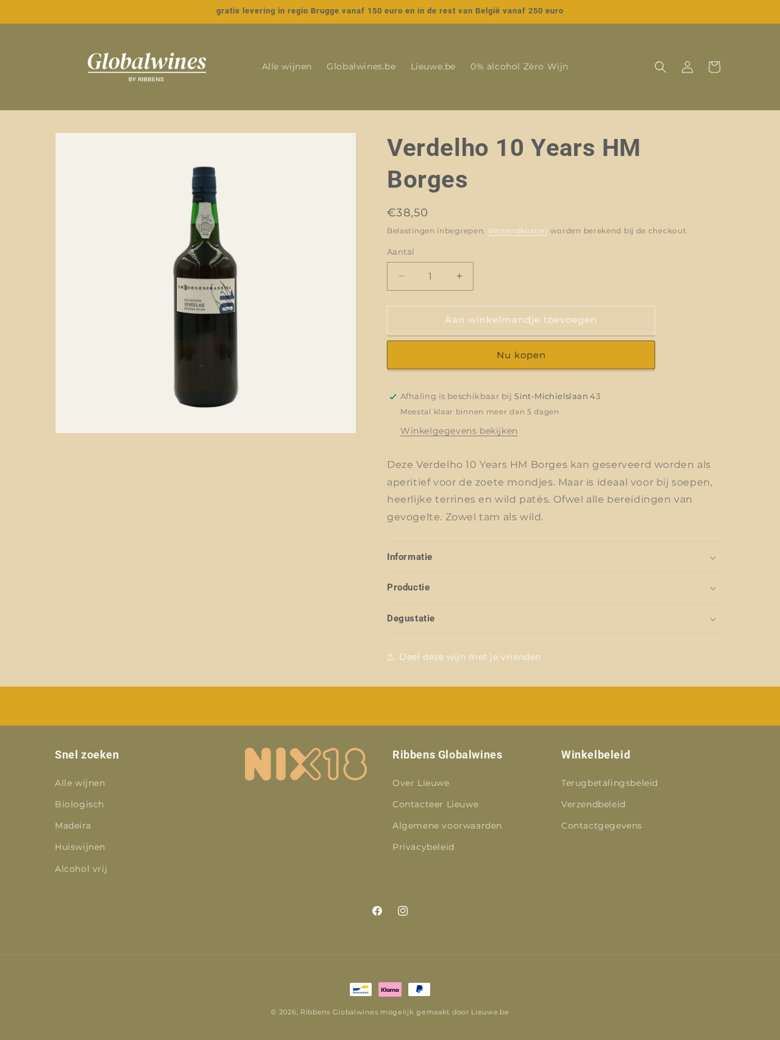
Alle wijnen (80, 782)
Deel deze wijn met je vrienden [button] (470, 656)
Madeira (73, 825)
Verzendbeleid (593, 804)
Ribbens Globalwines (339, 1012)
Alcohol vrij (81, 868)
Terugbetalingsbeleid (609, 782)
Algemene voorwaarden (447, 825)
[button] (660, 67)
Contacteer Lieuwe (435, 804)
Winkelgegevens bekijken (459, 430)
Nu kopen (521, 355)
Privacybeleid (423, 846)
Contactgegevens (601, 825)
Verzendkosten (518, 230)
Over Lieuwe (421, 782)
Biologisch (79, 804)
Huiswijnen (80, 846)
